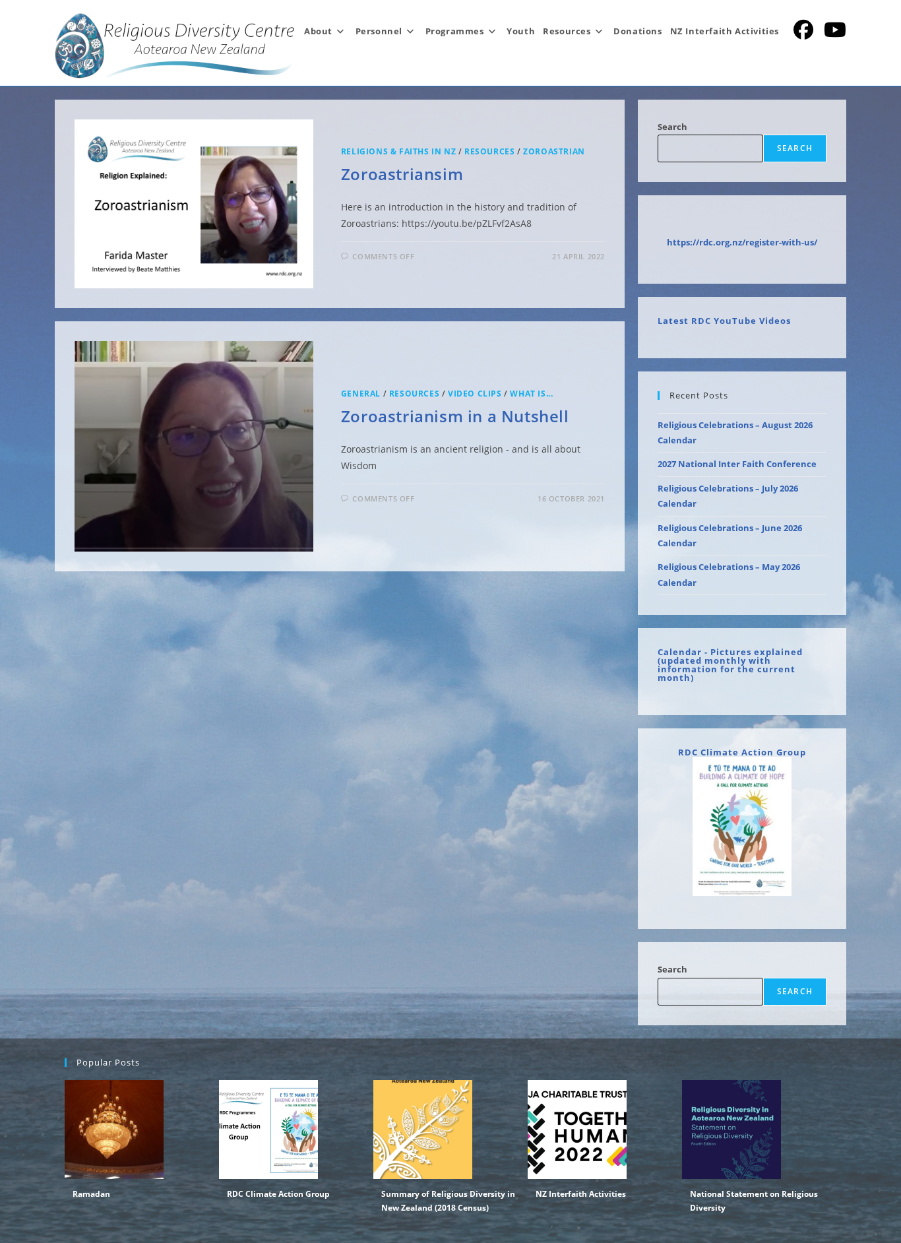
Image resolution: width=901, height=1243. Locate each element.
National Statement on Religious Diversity (754, 1201)
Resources (489, 151)
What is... (531, 393)
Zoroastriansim (402, 174)
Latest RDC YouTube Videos (724, 321)
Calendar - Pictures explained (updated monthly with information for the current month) (730, 665)
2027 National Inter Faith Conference (737, 464)
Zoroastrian (554, 151)
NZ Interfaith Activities (581, 1193)
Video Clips (475, 393)
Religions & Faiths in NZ (398, 151)
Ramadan (91, 1193)
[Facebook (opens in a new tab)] (803, 30)
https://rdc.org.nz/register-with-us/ (742, 242)
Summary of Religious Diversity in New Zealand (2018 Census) (448, 1201)
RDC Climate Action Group (742, 752)
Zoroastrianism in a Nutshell (455, 416)
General (361, 393)
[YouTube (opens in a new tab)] (835, 30)
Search (672, 127)
